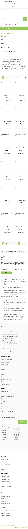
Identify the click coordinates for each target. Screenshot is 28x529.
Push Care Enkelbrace (7, 200)
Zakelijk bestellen (5, 384)
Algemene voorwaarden (7, 359)
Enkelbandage (21, 95)
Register (11, 24)
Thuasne (3, 469)
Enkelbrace (7, 95)
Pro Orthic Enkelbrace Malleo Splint (10, 174)
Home (2, 31)
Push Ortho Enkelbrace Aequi (9, 226)
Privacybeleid (4, 406)
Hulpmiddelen (8, 31)
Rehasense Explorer (6, 479)
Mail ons (3, 374)
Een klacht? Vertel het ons (7, 367)
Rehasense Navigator (6, 481)
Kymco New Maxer (5, 462)
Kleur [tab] (2, 43)
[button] (7, 87)
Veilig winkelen (4, 413)
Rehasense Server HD (6, 486)
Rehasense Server (5, 484)
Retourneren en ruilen (6, 379)
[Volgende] (25, 243)
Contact (14, 6)
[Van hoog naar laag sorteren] (25, 77)
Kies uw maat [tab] (5, 47)
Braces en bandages (5, 33)
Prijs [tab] (2, 40)
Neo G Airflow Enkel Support (8, 121)
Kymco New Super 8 (6, 464)
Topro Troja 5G (4, 501)
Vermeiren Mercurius (6, 515)
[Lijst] (6, 77)
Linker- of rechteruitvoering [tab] (9, 51)
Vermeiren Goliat (5, 513)
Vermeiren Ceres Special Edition (8, 510)
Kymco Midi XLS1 (5, 459)
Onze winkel (4, 401)
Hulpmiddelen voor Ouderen (12, 330)
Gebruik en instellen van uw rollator (9, 396)
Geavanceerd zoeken (6, 372)
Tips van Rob (6, 5)
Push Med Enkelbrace (21, 200)
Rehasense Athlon (5, 476)
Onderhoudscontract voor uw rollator (9, 399)
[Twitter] (6, 351)
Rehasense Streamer (6, 489)
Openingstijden (4, 404)
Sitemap (3, 381)
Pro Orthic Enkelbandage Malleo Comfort (11, 147)
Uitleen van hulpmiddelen (19, 5)
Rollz (2, 467)
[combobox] (12, 19)
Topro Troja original (5, 503)
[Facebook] (2, 351)
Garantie (3, 369)
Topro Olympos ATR (6, 496)
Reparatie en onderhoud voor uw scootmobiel (12, 408)
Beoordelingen (4, 391)
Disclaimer (3, 394)
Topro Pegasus (4, 498)
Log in (6, 24)
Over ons (3, 377)
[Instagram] (10, 351)
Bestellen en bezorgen (6, 362)
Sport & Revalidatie (17, 31)
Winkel (11, 5)
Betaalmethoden (5, 364)
